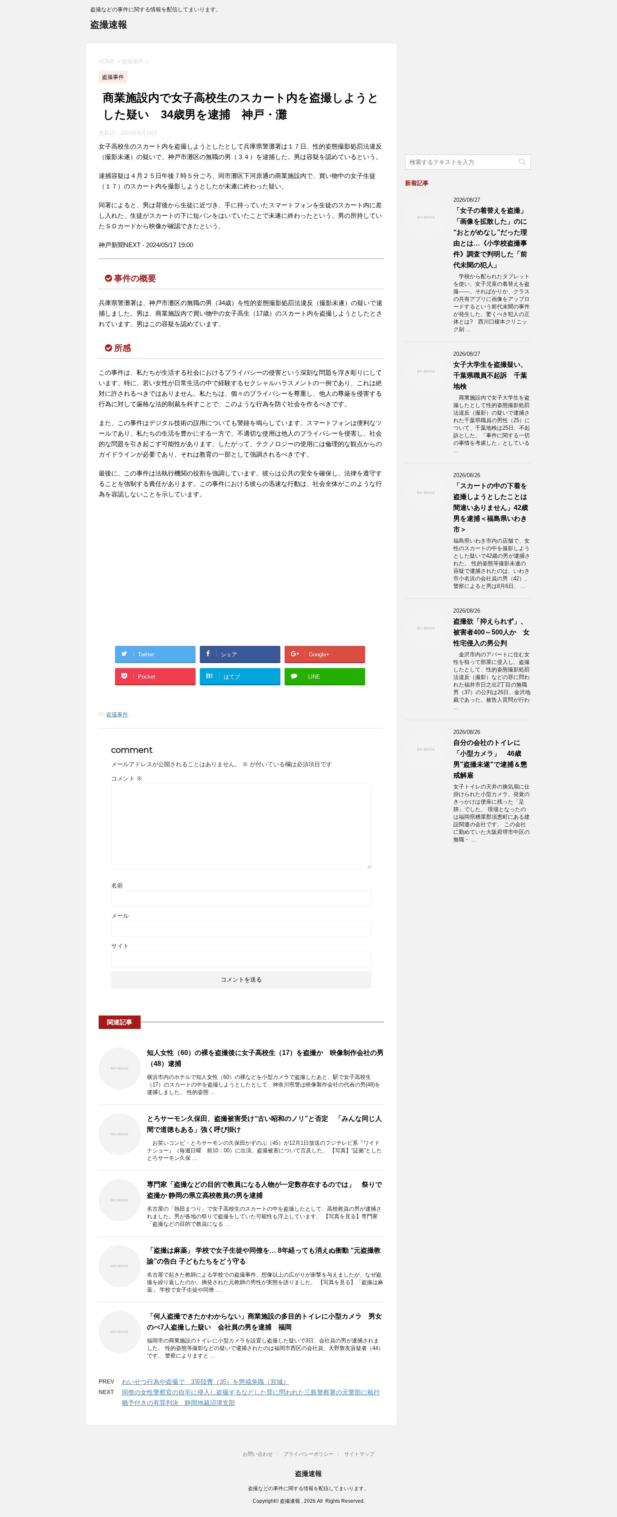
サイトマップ (359, 1454)
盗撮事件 (117, 714)
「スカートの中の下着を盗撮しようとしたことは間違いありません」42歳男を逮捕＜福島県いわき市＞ (490, 507)
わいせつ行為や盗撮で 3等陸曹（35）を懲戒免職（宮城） (205, 1381)
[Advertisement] (169, 575)
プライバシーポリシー (308, 1454)
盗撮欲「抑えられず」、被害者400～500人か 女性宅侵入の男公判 (491, 632)
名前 (117, 885)
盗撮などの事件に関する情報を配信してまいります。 (308, 1488)
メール (120, 915)
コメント (126, 778)
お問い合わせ (258, 1454)
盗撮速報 (108, 24)
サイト (120, 946)
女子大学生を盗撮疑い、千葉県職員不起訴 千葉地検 (490, 375)
